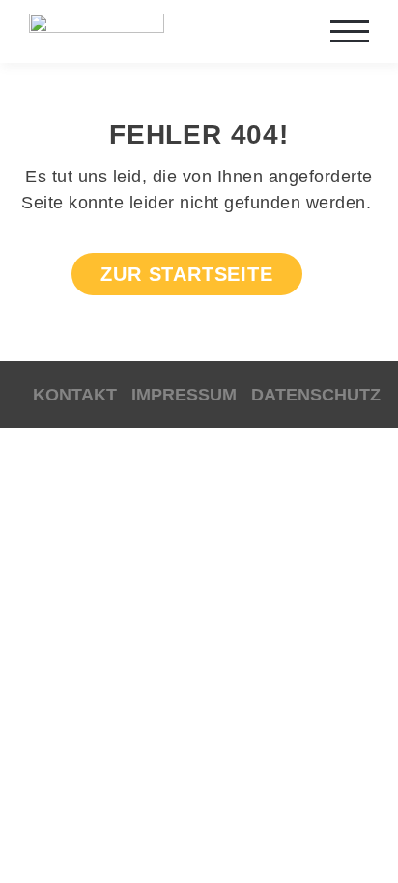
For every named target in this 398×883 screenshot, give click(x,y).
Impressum (184, 394)
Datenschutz (316, 394)
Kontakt (75, 394)
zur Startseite (186, 274)
